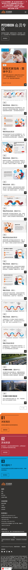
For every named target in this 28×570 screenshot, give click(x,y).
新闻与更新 (3, 503)
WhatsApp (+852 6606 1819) (8, 521)
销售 (2, 491)
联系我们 (5, 38)
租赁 (2, 493)
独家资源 (3, 507)
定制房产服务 (4, 497)
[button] (25, 12)
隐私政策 (12, 539)
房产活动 (3, 495)
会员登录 (3, 509)
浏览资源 (5, 452)
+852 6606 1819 (5, 519)
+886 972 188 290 (5, 525)
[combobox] (6, 568)
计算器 (2, 505)
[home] (6, 12)
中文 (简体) (6, 568)
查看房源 (5, 429)
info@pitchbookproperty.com (8, 515)
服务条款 (3, 549)
